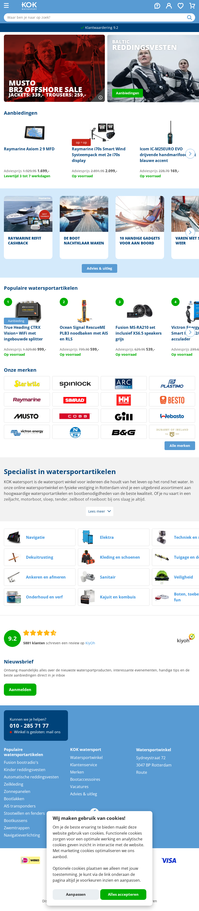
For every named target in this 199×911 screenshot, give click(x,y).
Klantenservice (83, 764)
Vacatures (79, 786)
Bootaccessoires (85, 779)
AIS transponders (20, 806)
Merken (77, 772)
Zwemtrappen (17, 827)
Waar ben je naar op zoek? (191, 17)
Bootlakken (14, 798)
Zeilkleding (13, 784)
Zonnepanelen (17, 791)
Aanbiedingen (127, 93)
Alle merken (180, 445)
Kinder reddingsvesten (24, 769)
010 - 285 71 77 (29, 725)
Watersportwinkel (86, 757)
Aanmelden (20, 689)
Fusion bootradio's (21, 762)
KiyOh (90, 643)
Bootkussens (15, 820)
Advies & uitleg (99, 268)
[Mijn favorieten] (180, 6)
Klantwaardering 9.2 (101, 27)
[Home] (29, 8)
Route (141, 772)
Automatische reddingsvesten (31, 777)
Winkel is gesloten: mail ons (36, 731)
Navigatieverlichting (22, 835)
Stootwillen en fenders (24, 813)
